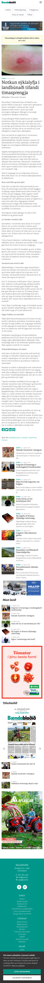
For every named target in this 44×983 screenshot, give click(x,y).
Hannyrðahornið (22, 927)
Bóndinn (22, 929)
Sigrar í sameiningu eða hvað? (23, 639)
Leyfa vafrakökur (22, 971)
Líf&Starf (21, 918)
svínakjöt (24, 438)
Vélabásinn (22, 941)
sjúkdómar (32, 438)
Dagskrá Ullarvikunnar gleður (26, 534)
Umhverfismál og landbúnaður (22, 909)
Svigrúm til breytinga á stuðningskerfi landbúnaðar (28, 465)
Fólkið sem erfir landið (22, 932)
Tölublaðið (10, 703)
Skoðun (22, 899)
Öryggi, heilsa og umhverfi (22, 914)
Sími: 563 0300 (23, 875)
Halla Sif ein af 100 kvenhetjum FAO (24, 500)
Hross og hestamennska (22, 911)
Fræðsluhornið (22, 904)
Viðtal (29, 15)
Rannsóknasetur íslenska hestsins (27, 568)
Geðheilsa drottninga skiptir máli (24, 783)
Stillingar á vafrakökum (22, 978)
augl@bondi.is (23, 880)
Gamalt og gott (22, 901)
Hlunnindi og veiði (22, 939)
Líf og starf (22, 934)
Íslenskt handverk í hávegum (29, 450)
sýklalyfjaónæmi (14, 438)
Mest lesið (9, 600)
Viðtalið (22, 937)
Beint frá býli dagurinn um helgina (28, 483)
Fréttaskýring (20, 10)
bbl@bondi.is (23, 877)
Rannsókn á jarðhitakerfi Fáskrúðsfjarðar (27, 551)
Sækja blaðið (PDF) (22, 713)
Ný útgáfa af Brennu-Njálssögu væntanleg (25, 517)
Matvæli (4, 440)
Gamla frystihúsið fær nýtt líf (23, 764)
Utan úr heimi (18, 15)
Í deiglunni (33, 10)
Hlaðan (22, 950)
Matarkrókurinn (22, 924)
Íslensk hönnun (22, 922)
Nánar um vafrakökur (18, 965)
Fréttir (8, 10)
